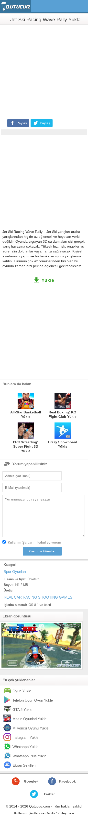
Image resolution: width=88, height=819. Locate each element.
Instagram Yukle (25, 737)
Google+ (31, 781)
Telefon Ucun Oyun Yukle (32, 700)
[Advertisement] (44, 72)
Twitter (49, 794)
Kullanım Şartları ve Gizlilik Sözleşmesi (44, 813)
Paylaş (22, 123)
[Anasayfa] (16, 6)
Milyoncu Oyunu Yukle (30, 728)
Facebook (67, 781)
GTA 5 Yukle (22, 709)
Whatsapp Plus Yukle (29, 756)
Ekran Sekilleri (23, 765)
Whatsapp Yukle (25, 747)
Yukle (48, 280)
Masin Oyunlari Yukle (29, 719)
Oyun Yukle (21, 691)
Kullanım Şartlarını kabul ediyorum (34, 542)
